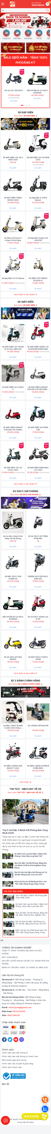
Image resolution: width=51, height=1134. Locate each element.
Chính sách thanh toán (12, 1067)
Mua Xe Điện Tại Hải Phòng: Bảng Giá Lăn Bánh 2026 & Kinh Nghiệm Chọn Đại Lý (32, 914)
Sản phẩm (28, 38)
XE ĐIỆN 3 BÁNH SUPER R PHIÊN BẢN (38, 767)
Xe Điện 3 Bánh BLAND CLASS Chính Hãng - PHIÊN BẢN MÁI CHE (13, 726)
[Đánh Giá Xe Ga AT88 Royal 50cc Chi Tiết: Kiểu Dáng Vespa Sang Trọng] (8, 932)
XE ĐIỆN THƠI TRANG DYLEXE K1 (38, 279)
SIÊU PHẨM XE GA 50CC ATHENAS (37, 91)
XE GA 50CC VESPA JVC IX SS (38, 618)
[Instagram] (21, 1039)
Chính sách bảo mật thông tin (15, 1053)
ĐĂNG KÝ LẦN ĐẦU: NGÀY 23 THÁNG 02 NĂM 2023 (25, 967)
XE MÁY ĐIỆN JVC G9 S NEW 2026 (13, 158)
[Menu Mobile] (2, 3)
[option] (25, 20)
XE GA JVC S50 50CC (13, 90)
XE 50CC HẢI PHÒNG (25, 491)
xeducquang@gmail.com (19, 1007)
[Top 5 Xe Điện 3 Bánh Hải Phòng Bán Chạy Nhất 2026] (8, 898)
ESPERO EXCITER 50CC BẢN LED (38, 577)
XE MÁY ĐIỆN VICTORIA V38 (38, 428)
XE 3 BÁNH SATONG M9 (38, 725)
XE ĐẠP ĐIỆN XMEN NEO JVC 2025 (38, 469)
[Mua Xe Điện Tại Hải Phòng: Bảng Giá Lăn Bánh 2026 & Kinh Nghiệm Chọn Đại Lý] (8, 915)
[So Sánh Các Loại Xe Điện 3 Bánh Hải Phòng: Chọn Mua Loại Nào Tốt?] (8, 906)
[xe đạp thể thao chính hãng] (25, 503)
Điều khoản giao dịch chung (14, 1060)
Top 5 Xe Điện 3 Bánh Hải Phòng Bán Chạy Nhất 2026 (31, 896)
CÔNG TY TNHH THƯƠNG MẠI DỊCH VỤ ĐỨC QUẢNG (22, 952)
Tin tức (39, 38)
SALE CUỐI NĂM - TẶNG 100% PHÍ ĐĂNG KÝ (25, 60)
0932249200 (19, 1011)
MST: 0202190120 (10, 957)
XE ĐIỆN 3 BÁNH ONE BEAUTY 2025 (13, 767)
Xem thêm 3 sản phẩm (24, 484)
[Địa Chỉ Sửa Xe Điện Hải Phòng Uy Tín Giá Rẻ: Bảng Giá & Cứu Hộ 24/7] (8, 924)
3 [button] (29, 105)
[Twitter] (10, 1039)
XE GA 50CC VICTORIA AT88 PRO (38, 537)
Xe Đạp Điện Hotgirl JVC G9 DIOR (38, 239)
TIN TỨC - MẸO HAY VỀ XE (25, 789)
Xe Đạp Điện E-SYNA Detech (38, 199)
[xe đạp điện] (25, 124)
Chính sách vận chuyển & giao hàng (17, 1063)
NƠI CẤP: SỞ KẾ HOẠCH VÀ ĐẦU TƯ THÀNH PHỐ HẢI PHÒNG (25, 962)
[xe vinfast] (25, 692)
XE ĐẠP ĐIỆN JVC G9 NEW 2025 (38, 158)
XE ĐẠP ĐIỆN (25, 112)
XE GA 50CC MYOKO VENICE (13, 658)
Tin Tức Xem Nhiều (13, 891)
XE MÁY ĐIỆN (25, 301)
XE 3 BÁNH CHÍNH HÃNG (25, 680)
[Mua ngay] (24, 78)
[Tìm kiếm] (47, 10)
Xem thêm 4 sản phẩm (24, 294)
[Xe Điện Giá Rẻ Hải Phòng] (25, 20)
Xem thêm (24, 782)
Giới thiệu (17, 38)
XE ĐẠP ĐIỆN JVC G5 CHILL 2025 (13, 469)
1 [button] (22, 105)
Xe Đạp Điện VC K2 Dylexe (13, 278)
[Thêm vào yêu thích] (7, 78)
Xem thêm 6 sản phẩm (24, 673)
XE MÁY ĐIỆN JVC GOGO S (13, 388)
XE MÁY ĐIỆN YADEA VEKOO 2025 (13, 199)
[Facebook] (4, 1039)
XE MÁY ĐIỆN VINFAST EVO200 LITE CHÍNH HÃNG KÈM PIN (13, 428)
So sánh (13, 101)
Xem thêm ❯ (25, 116)
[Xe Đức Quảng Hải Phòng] (12, 4)
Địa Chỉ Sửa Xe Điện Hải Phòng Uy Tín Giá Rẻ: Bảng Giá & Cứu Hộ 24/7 (31, 922)
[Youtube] (15, 1039)
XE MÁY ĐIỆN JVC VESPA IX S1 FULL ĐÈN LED (13, 348)
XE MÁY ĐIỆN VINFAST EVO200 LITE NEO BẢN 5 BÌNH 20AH (38, 388)
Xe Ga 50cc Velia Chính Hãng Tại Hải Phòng (13, 537)
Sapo (31, 1122)
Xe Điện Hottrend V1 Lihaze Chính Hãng (13, 239)
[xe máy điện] (25, 313)
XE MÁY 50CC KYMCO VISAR (38, 658)
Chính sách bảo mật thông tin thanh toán (20, 1056)
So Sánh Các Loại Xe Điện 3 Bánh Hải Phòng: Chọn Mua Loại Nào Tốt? (31, 905)
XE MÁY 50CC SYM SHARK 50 (13, 577)
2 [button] (25, 105)
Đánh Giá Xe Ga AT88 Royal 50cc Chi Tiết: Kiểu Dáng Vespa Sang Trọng (31, 931)
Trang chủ (6, 38)
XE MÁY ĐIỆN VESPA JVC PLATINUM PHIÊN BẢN (38, 348)
